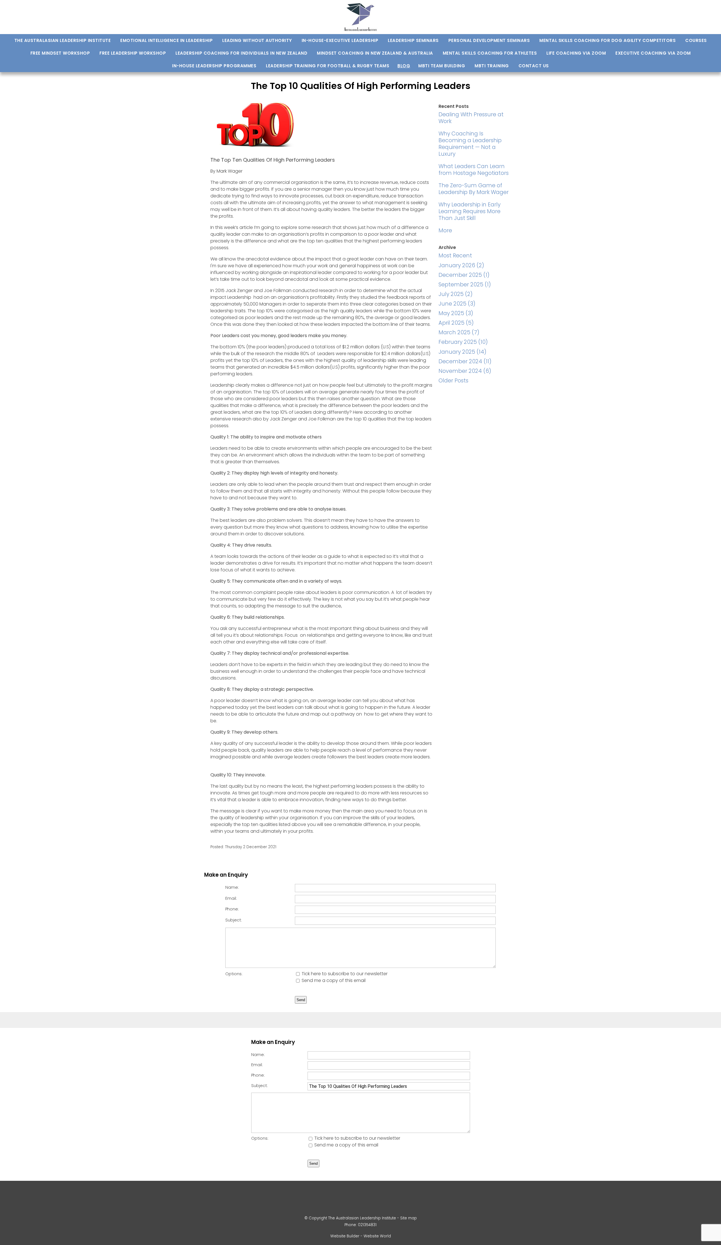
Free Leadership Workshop (132, 53)
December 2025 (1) (464, 275)
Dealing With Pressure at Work (471, 118)
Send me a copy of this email (333, 980)
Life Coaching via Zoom (576, 53)
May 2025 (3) (456, 313)
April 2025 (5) (456, 323)
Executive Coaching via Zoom (653, 53)
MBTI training (492, 66)
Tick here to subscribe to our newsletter (344, 973)
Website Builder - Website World (360, 1236)
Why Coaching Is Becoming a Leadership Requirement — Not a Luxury (470, 144)
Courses (696, 40)
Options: (233, 974)
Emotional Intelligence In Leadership (166, 40)
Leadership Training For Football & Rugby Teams (327, 66)
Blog (403, 66)
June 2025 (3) (457, 304)
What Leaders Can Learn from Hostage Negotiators (474, 169)
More (445, 230)
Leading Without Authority (257, 40)
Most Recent (455, 255)
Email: (231, 898)
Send (301, 1000)
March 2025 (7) (459, 332)
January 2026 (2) (461, 265)
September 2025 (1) (465, 284)
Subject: (233, 920)
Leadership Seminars (413, 40)
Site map (408, 1218)
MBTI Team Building (441, 66)
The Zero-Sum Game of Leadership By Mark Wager (474, 189)
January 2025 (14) (462, 352)
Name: (232, 887)
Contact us (534, 66)
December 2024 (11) (465, 361)
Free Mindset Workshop (60, 53)
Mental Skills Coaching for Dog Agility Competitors (607, 40)
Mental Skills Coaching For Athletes (490, 53)
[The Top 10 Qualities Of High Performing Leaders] (255, 149)
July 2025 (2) (456, 294)
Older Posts (453, 380)
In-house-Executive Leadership (340, 40)
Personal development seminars (489, 40)
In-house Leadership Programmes (214, 66)
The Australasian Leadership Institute (62, 40)
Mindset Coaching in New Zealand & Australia (375, 53)
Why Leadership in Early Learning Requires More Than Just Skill (469, 211)
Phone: (232, 909)
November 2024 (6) (465, 371)
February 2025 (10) (463, 342)
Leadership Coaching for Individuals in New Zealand (241, 53)
